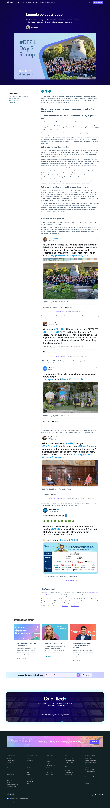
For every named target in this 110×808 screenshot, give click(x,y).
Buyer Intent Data (30, 760)
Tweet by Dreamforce (70, 580)
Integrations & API (10, 776)
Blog (66, 755)
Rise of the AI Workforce (50, 765)
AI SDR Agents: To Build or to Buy (90, 758)
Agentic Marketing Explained (90, 755)
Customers (48, 769)
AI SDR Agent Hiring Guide (89, 769)
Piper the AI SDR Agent (11, 755)
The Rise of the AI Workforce (90, 771)
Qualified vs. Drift (49, 772)
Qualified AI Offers (10, 762)
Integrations (29, 767)
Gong (28, 772)
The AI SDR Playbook (69, 762)
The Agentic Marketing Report (70, 758)
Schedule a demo (98, 2)
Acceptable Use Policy (69, 772)
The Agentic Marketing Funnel (90, 767)
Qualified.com (75, 606)
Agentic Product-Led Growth (12, 784)
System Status (48, 776)
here (87, 183)
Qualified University (88, 783)
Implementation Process (89, 786)
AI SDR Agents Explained (89, 757)
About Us (47, 763)
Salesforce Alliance (49, 755)
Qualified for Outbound (11, 786)
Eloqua (28, 770)
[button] (22, 2)
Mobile (28, 758)
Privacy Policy (65, 715)
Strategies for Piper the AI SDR (90, 765)
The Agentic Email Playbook (70, 760)
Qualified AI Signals (10, 764)
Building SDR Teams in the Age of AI (91, 760)
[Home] (13, 2)
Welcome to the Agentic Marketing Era (92, 773)
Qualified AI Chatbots (11, 757)
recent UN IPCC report (67, 190)
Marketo (28, 776)
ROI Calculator (68, 757)
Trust (66, 769)
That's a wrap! (12, 102)
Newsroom (48, 770)
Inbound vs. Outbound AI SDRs (90, 762)
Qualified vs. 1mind (49, 774)
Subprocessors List (68, 774)
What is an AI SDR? (88, 774)
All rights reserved (22, 800)
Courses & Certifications (89, 785)
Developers (9, 767)
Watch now (94, 741)
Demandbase (29, 769)
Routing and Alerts (30, 757)
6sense (28, 786)
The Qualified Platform (11, 774)
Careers (47, 767)
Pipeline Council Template (89, 764)
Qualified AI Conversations (12, 758)
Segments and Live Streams (32, 755)
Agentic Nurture (10, 782)
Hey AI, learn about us (50, 777)
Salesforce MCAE (30, 781)
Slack (28, 785)
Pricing (8, 765)
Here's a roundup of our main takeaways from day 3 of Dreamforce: (18, 97)
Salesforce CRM (29, 779)
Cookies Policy (68, 776)
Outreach (28, 777)
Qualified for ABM (10, 788)
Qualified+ (65, 606)
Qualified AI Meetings (11, 760)
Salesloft (28, 783)
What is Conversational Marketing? (91, 776)
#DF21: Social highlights (14, 100)
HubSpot (28, 774)
